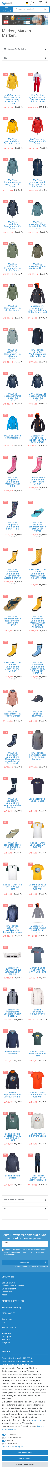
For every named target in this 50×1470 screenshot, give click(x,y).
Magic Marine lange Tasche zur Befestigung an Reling (12, 971)
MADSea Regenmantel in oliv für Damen (12, 308)
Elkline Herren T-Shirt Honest (37, 800)
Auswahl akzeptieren (25, 1464)
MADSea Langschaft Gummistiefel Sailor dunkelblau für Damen (13, 803)
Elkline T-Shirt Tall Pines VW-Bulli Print (12, 887)
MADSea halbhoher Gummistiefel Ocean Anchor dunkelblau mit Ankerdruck (12, 758)
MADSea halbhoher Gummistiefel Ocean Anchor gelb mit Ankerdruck (37, 622)
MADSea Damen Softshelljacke (12, 437)
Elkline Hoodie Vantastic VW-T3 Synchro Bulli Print (12, 1137)
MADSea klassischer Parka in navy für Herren (12, 397)
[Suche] (45, 9)
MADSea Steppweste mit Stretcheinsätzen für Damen (37, 183)
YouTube (6, 1340)
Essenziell (11, 1434)
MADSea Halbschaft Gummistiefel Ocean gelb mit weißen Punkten (12, 574)
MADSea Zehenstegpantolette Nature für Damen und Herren (12, 621)
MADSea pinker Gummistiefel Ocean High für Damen (37, 481)
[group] (12, 82)
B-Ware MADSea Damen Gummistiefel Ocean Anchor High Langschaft (37, 574)
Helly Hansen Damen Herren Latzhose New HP (37, 1178)
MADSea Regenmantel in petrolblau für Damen (12, 183)
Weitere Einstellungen (12, 1446)
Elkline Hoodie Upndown (12, 1053)
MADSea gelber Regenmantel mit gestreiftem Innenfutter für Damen (13, 99)
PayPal (10, 1440)
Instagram (6, 1337)
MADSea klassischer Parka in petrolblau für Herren (37, 225)
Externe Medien (14, 1437)
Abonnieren (24, 1262)
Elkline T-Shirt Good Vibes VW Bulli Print (37, 845)
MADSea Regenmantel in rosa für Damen (12, 714)
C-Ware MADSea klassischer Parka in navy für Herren (37, 397)
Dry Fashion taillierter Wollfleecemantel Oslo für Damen (37, 353)
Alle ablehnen (25, 1458)
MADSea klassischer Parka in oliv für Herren (37, 266)
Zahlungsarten (9, 1283)
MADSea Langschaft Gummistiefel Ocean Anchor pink (12, 482)
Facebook (6, 1334)
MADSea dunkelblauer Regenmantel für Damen (12, 225)
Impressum (37, 1420)
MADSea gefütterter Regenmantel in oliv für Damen (12, 267)
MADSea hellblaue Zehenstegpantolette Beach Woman (37, 527)
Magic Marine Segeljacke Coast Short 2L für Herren (37, 929)
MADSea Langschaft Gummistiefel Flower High (12, 526)
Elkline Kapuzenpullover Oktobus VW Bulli (12, 1095)
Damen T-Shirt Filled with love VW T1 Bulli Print (37, 970)
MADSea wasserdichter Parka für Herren (12, 141)
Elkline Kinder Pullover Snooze (37, 1135)
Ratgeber (6, 1343)
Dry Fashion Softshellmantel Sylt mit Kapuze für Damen (37, 756)
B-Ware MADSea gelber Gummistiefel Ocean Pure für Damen (12, 667)
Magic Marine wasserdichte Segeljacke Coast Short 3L (12, 1013)
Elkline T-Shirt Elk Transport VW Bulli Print (38, 887)
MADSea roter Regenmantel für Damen (37, 141)
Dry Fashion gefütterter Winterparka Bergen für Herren (12, 929)
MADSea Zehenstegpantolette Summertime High (12, 846)
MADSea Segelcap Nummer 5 (37, 714)
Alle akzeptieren (25, 1452)
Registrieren (7, 1319)
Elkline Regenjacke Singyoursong (37, 1012)
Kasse (4, 1295)
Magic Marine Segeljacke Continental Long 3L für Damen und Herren (37, 310)
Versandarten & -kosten (13, 1286)
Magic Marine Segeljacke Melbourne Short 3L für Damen (37, 439)
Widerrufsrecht (9, 1289)
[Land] (27, 2)
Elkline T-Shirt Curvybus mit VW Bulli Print (37, 1095)
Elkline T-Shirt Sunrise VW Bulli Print (37, 1054)
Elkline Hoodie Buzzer (12, 1177)
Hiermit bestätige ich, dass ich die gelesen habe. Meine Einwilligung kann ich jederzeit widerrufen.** (25, 1252)
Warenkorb (7, 1292)
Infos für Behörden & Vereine (15, 1364)
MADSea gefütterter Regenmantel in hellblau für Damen (12, 354)
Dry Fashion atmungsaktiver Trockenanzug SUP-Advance (37, 98)
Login (4, 1322)
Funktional (12, 1443)
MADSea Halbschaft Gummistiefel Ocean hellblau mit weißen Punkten (37, 668)
